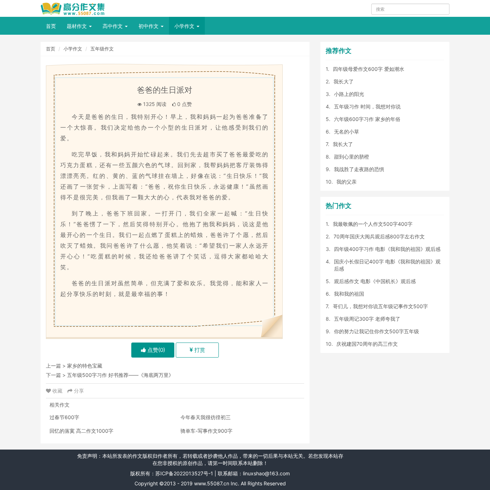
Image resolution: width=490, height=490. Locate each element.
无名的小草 (346, 131)
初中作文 (149, 26)
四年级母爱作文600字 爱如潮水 (368, 69)
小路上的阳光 (349, 94)
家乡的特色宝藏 (84, 366)
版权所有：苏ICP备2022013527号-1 (171, 473)
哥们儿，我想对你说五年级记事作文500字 (380, 306)
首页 (51, 26)
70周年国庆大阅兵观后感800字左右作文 (379, 236)
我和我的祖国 (349, 294)
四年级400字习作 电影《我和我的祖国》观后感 (387, 249)
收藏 (57, 391)
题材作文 (77, 26)
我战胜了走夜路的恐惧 (359, 169)
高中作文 (113, 26)
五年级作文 (102, 49)
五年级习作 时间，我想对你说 (367, 106)
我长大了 (344, 81)
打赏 (199, 349)
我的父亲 (346, 182)
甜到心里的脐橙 (351, 157)
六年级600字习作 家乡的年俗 (367, 119)
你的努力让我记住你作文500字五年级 (376, 331)
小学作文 (185, 26)
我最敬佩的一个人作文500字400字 (373, 224)
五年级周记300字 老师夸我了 (367, 319)
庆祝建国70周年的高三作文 (367, 344)
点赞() (155, 349)
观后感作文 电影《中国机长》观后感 (375, 281)
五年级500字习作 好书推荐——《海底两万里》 (120, 375)
